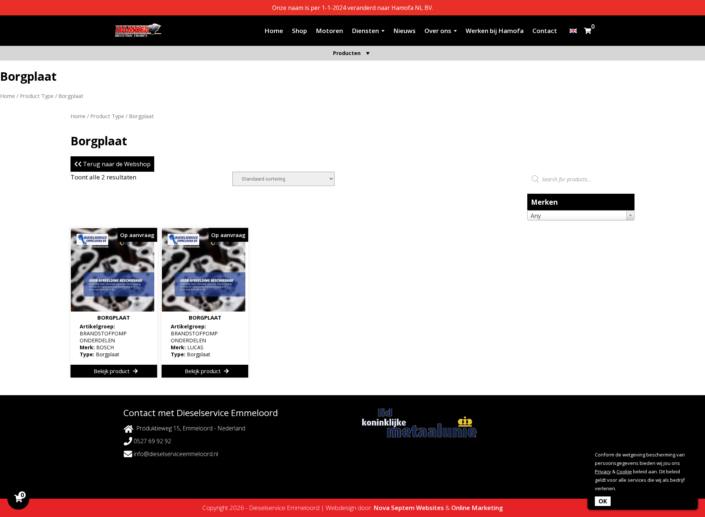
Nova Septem (394, 507)
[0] (587, 30)
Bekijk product (112, 371)
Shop (299, 30)
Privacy (603, 471)
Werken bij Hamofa (495, 30)
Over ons (437, 30)
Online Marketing (477, 507)
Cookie (624, 471)
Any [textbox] (536, 216)
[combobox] (580, 215)
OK (603, 501)
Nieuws (404, 30)
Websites (430, 507)
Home (273, 30)
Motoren (329, 30)
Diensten (365, 30)
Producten (347, 53)
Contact (544, 30)
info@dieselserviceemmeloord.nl (175, 454)
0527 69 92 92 (151, 441)
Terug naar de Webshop (116, 164)
